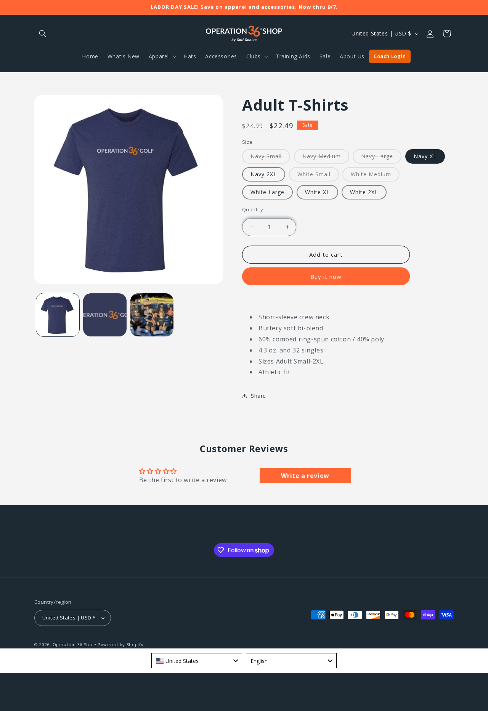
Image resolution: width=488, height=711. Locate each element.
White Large (267, 192)
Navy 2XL (263, 174)
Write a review (305, 475)
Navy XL (425, 156)
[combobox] (196, 660)
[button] (42, 33)
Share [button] (258, 395)
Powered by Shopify (121, 644)
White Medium (375, 176)
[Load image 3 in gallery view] (104, 314)
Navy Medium (325, 158)
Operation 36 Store (74, 644)
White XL (317, 192)
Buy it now (326, 276)
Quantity (252, 209)
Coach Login (390, 56)
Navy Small (270, 158)
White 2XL (364, 192)
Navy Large (381, 158)
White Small (318, 176)
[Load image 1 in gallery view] (57, 314)
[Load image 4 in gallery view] (151, 314)
